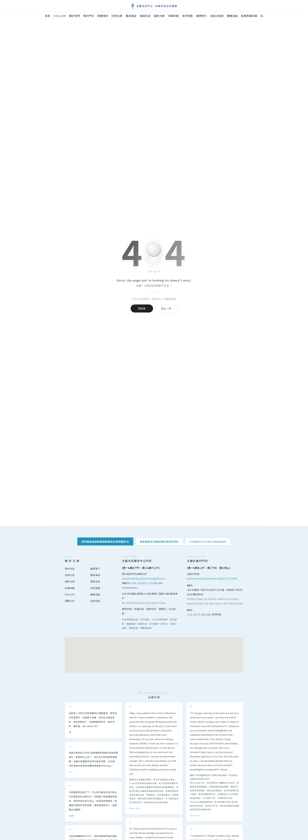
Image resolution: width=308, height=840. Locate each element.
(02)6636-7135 (145, 583)
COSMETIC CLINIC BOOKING (208, 541)
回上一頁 (166, 308)
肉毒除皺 (70, 588)
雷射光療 (70, 581)
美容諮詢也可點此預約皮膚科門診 (159, 541)
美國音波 (95, 581)
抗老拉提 (70, 575)
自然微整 (95, 588)
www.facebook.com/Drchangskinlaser (143, 578)
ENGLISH (70, 594)
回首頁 (142, 308)
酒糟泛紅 (70, 601)
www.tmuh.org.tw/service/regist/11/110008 (212, 578)
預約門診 (70, 568)
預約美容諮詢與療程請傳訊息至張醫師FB (105, 541)
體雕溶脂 (95, 594)
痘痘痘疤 (95, 601)
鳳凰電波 (95, 575)
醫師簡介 (95, 568)
